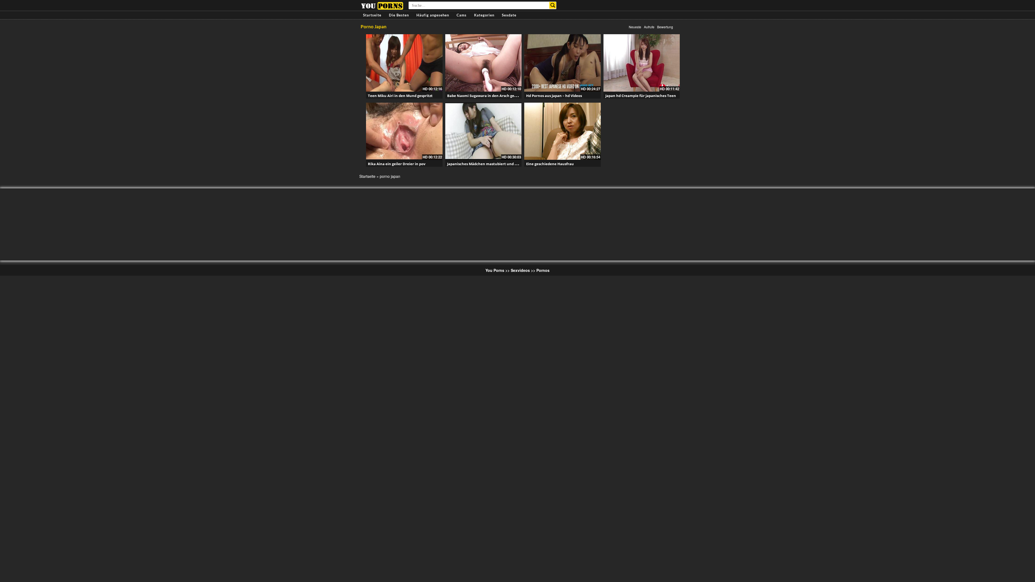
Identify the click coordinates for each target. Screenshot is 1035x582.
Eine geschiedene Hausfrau (550, 163)
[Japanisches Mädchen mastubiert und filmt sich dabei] (483, 131)
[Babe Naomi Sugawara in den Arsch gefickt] (483, 63)
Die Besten (399, 15)
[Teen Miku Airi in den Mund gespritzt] (404, 63)
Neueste (635, 27)
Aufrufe (649, 27)
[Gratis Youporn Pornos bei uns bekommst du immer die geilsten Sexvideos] (382, 5)
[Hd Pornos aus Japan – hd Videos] (562, 63)
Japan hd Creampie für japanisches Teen (640, 95)
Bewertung (665, 27)
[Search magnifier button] (552, 5)
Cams (462, 15)
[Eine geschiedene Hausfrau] (562, 131)
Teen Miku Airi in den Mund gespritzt (400, 95)
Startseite (372, 15)
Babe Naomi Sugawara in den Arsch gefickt (484, 95)
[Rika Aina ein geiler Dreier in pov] (404, 131)
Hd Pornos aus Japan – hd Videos (554, 95)
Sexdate (509, 15)
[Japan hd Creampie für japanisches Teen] (641, 63)
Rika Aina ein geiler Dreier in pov (396, 163)
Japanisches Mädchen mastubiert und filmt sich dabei (494, 163)
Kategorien (484, 15)
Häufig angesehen (432, 15)
